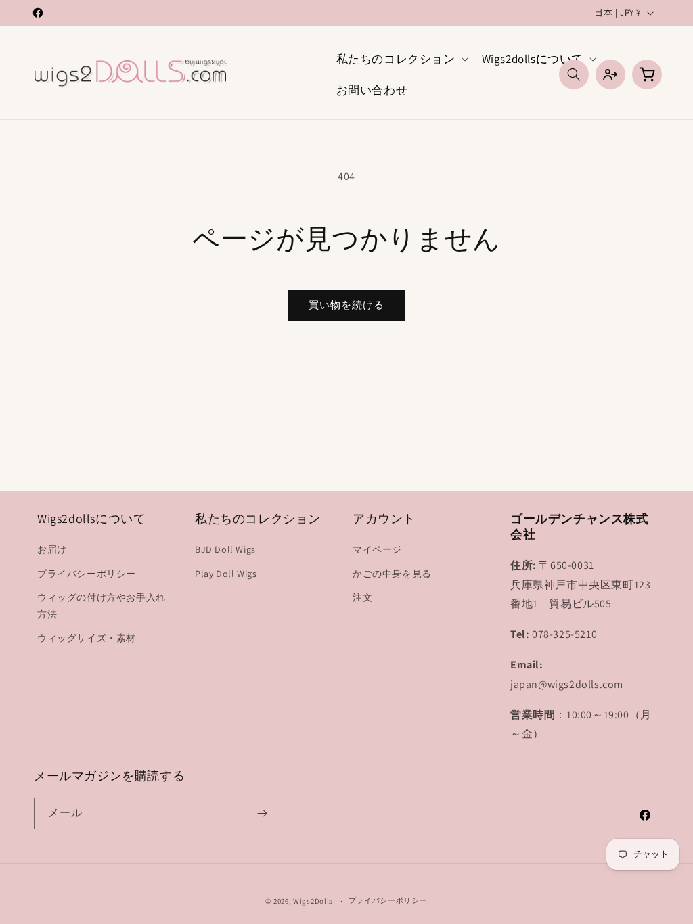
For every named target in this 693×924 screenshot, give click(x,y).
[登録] (262, 813)
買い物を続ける (346, 304)
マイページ (377, 549)
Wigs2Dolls (313, 901)
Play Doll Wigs (225, 574)
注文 (362, 597)
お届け (52, 549)
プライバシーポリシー (86, 574)
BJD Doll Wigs (225, 549)
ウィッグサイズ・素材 (86, 638)
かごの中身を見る (392, 574)
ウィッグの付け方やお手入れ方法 (101, 605)
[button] (401, 58)
